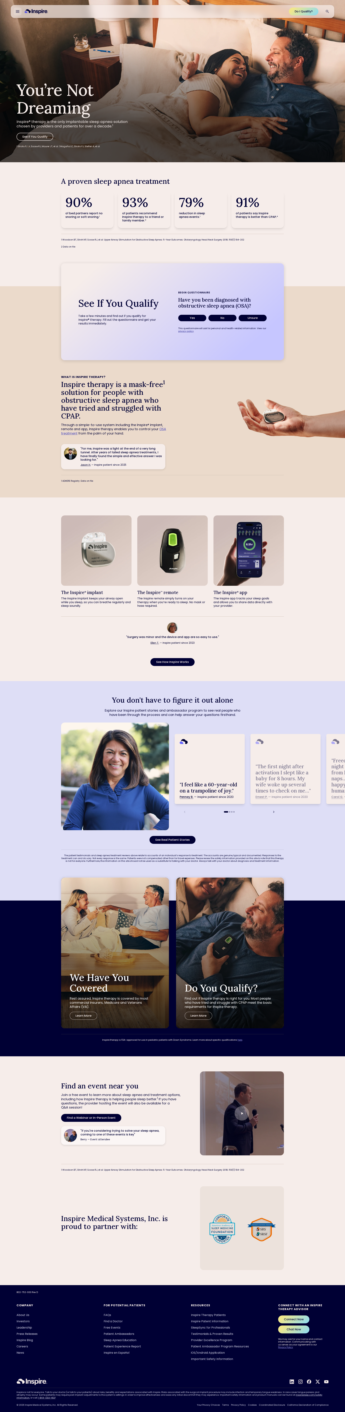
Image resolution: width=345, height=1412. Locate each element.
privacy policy (186, 331)
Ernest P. (262, 797)
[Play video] (242, 1113)
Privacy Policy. (269, 1402)
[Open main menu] (18, 11)
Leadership (24, 1327)
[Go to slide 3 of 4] (232, 812)
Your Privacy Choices (208, 1404)
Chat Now (294, 1329)
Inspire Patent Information (209, 1321)
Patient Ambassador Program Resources (220, 1346)
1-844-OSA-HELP (47, 1397)
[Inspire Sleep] (32, 1381)
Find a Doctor (113, 1321)
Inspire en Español (116, 1353)
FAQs (107, 1315)
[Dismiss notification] (332, 1372)
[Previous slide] (185, 812)
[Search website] (327, 11)
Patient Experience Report (122, 1346)
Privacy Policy (285, 1347)
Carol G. (337, 797)
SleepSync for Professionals (210, 1327)
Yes (192, 318)
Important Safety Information (212, 1359)
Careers (22, 1346)
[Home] (36, 11)
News (20, 1353)
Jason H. (85, 465)
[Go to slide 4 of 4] (234, 812)
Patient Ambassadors (119, 1334)
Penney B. (186, 797)
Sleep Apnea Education (120, 1340)
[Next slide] (274, 812)
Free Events (112, 1327)
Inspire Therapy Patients (208, 1315)
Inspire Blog (25, 1340)
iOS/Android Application (208, 1353)
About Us (23, 1315)
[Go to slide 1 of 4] (226, 812)
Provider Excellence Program (211, 1340)
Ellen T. (155, 643)
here (240, 1039)
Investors (23, 1321)
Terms (225, 1404)
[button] (242, 1113)
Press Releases (27, 1334)
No (222, 318)
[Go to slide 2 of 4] (229, 812)
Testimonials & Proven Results (212, 1334)
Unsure (253, 318)
